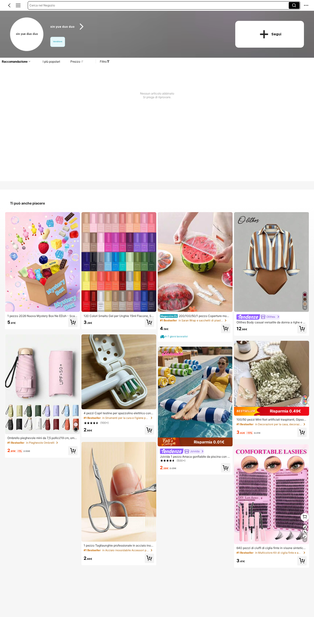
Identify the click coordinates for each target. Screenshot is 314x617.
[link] (27, 34)
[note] (174, 336)
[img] (195, 442)
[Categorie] (18, 5)
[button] (9, 5)
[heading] (137, 27)
